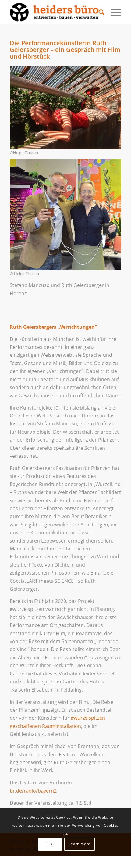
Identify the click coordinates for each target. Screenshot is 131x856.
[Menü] (112, 12)
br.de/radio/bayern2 (33, 790)
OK (50, 844)
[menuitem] (98, 12)
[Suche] (98, 12)
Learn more (79, 844)
